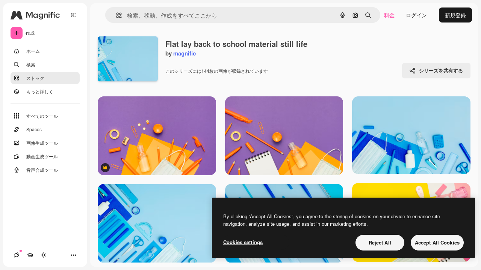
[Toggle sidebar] (74, 15)
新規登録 (455, 15)
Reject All (380, 242)
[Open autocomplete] (116, 15)
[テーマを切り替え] (44, 255)
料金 (389, 15)
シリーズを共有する (441, 70)
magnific (184, 53)
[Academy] (30, 255)
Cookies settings (243, 242)
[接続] (17, 255)
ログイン (416, 15)
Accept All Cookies (437, 242)
